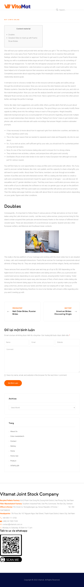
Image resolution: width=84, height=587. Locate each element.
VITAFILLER (14, 466)
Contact (13, 441)
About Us (13, 431)
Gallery (13, 446)
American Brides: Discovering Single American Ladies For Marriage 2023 (62, 311)
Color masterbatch (17, 436)
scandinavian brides (25, 60)
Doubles (11, 35)
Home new (14, 456)
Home (12, 451)
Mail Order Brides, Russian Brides (22, 311)
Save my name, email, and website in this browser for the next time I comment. (37, 375)
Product (13, 461)
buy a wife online (11, 19)
